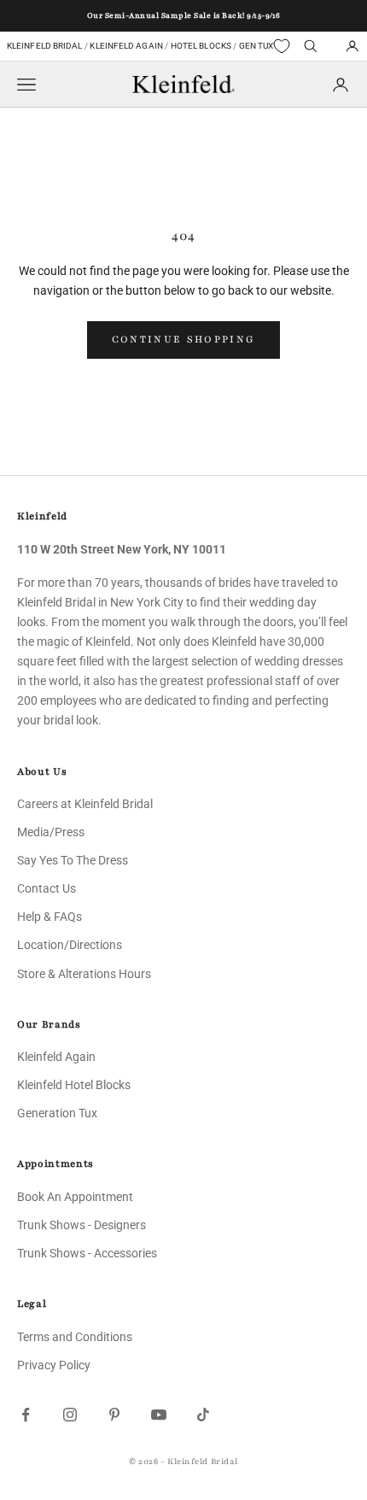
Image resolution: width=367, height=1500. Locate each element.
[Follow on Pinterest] (114, 1414)
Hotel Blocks (201, 45)
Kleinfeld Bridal (45, 45)
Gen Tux (256, 45)
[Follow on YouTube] (158, 1414)
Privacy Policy (53, 1365)
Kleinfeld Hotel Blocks (74, 1085)
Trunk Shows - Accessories (87, 1253)
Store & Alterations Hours (84, 974)
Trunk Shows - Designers (81, 1225)
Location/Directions (69, 945)
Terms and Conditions (74, 1337)
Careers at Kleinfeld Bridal (85, 804)
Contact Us (46, 888)
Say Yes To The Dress (72, 860)
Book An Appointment (75, 1197)
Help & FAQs (49, 916)
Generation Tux (57, 1113)
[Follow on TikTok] (203, 1414)
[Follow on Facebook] (25, 1414)
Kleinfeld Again (126, 45)
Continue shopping (184, 339)
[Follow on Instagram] (70, 1414)
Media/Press (50, 832)
